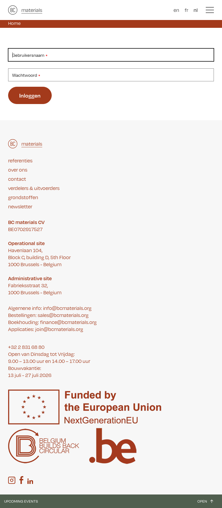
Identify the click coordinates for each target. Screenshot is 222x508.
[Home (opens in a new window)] (12, 10)
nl (196, 10)
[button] (210, 10)
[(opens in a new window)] (11, 480)
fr (186, 10)
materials (31, 10)
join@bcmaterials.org (59, 329)
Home (14, 23)
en (176, 10)
